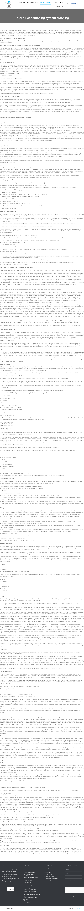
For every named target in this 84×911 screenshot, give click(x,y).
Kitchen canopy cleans (28, 874)
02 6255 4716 (74, 3)
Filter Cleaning (27, 901)
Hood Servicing (28, 880)
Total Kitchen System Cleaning (30, 877)
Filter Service (27, 879)
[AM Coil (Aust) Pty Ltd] (9, 4)
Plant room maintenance (29, 889)
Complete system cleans (29, 875)
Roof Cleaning (27, 882)
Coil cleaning (26, 887)
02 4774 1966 (74, 2)
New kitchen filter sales (29, 872)
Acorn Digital (77, 908)
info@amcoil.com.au (52, 878)
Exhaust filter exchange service (31, 871)
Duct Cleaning (26, 902)
